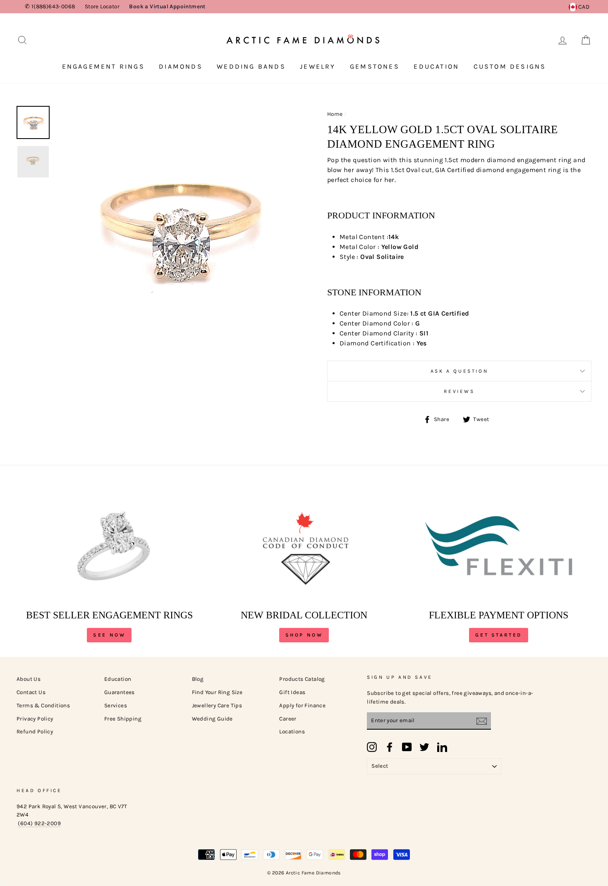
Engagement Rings (103, 66)
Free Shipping (122, 719)
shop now (304, 635)
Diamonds (181, 66)
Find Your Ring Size (217, 692)
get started (498, 635)
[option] (177, 228)
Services (115, 705)
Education (436, 66)
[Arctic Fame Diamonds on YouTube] (407, 747)
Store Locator (102, 6)
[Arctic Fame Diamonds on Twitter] (424, 747)
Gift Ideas (292, 692)
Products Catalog (302, 679)
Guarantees (119, 692)
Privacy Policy (35, 719)
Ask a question (459, 371)
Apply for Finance (302, 705)
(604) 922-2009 (39, 823)
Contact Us (31, 692)
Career (287, 719)
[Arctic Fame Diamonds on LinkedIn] (442, 747)
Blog (198, 679)
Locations (292, 731)
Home (335, 114)
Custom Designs (510, 66)
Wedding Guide (212, 719)
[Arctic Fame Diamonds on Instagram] (372, 747)
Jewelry (317, 66)
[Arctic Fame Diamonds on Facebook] (390, 747)
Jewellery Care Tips (217, 705)
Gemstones (375, 66)
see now (109, 635)
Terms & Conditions (43, 705)
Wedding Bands (251, 66)
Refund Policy (35, 731)
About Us (29, 679)
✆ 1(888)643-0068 (50, 6)
